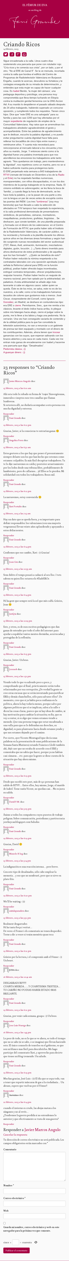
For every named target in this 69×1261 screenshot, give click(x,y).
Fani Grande (15, 417)
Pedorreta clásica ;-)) (14, 349)
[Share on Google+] (18, 54)
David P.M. (14, 801)
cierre (18, 305)
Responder (8, 413)
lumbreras (42, 201)
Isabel (16, 91)
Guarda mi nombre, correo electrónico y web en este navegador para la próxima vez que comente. (31, 1228)
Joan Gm (13, 561)
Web (6, 1210)
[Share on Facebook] (12, 54)
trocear (56, 332)
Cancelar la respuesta (15, 1134)
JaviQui (12, 613)
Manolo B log (16, 853)
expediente (16, 121)
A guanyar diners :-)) (14, 352)
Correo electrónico (14, 1198)
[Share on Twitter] (5, 54)
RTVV (6, 174)
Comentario (9, 1149)
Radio (61, 174)
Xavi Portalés (15, 506)
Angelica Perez (16, 440)
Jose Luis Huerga (17, 1025)
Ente (10, 178)
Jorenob (13, 669)
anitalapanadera (16, 910)
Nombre (8, 1185)
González (8, 302)
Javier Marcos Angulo (20, 381)
